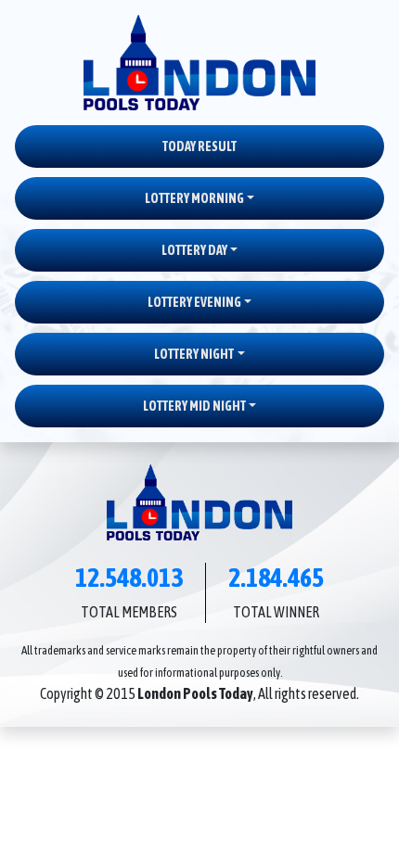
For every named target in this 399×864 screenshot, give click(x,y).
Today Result (199, 146)
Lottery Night (194, 354)
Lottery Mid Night (194, 406)
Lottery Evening (194, 302)
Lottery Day (194, 250)
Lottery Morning (194, 198)
